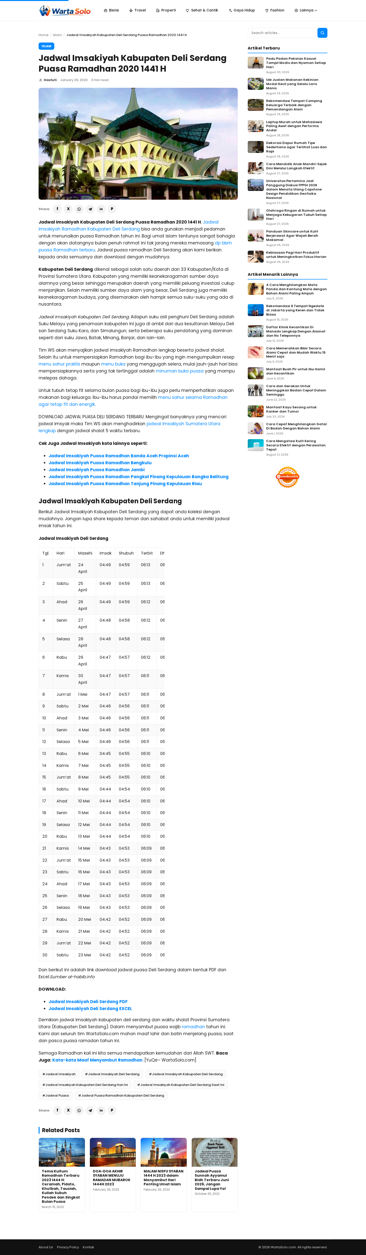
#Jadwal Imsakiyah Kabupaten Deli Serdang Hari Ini (85, 1084)
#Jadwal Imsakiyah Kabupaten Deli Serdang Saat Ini (180, 1084)
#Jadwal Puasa (55, 1095)
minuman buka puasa (180, 371)
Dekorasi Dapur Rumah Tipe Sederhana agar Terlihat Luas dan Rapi (296, 147)
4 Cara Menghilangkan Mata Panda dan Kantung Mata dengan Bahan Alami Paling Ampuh (296, 289)
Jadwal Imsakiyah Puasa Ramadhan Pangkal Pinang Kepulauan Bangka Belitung (139, 477)
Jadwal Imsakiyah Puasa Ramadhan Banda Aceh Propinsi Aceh (119, 456)
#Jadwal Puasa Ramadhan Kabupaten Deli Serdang (121, 1095)
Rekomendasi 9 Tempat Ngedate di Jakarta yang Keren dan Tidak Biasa (295, 310)
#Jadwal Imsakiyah (58, 1074)
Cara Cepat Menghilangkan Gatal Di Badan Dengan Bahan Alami (296, 426)
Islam (57, 35)
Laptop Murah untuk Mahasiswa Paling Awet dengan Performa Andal (294, 126)
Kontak (88, 1247)
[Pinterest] (112, 209)
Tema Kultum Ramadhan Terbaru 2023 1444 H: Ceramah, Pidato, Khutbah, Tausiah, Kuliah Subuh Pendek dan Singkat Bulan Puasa (61, 1186)
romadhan (193, 1027)
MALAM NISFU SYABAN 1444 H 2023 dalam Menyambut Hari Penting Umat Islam (163, 1178)
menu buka (113, 364)
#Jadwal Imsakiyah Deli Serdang (112, 1074)
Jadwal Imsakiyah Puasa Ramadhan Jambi (97, 470)
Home (44, 35)
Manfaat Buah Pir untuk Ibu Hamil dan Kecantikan (295, 371)
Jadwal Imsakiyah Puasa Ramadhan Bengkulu (100, 463)
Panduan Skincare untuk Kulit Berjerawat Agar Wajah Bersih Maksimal (292, 236)
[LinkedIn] (101, 209)
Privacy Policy (68, 1247)
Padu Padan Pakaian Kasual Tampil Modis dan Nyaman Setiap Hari (296, 63)
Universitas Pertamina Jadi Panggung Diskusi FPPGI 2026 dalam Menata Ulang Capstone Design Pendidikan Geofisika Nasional (294, 189)
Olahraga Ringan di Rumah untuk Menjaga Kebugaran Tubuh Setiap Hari (296, 215)
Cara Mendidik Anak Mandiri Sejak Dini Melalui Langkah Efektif (296, 166)
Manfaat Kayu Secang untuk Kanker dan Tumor (291, 409)
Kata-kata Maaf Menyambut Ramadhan (97, 1060)
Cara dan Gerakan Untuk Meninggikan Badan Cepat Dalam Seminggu (296, 390)
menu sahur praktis (59, 364)
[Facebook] (57, 209)
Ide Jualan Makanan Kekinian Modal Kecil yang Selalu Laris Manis (292, 84)
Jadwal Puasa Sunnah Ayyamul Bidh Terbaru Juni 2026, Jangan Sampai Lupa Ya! (212, 1180)
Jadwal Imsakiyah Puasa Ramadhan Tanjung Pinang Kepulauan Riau (125, 484)
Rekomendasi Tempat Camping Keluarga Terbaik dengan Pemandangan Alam (294, 105)
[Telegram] (90, 209)
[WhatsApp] (79, 209)
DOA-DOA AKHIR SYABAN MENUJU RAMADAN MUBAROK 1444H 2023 (111, 1178)
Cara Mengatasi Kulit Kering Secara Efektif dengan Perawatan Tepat (296, 445)
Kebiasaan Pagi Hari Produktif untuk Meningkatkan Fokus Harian (296, 255)
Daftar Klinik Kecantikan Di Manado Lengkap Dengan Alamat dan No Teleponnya (295, 331)
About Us (46, 1247)
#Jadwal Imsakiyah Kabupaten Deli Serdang (186, 1074)
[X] (68, 209)
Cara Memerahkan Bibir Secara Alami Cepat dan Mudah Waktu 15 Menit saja (296, 352)
